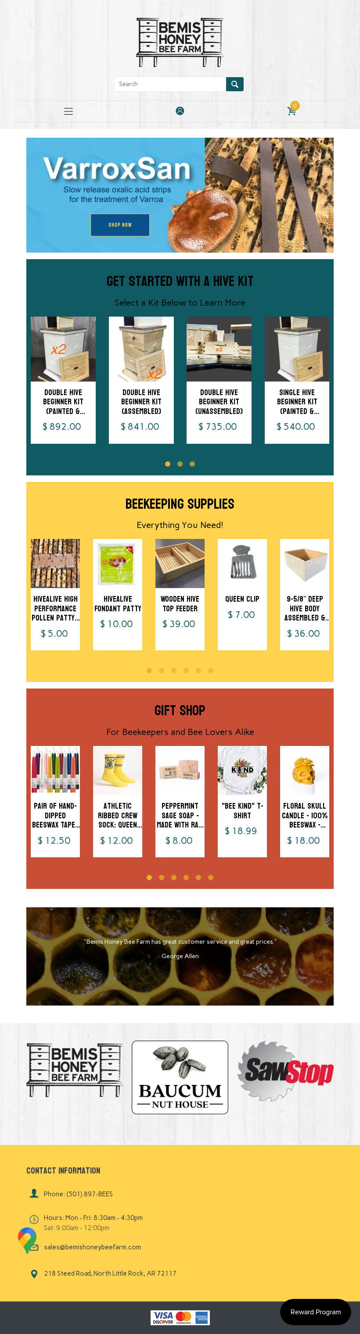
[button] (167, 464)
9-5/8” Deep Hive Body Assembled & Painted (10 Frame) (304, 618)
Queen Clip (242, 599)
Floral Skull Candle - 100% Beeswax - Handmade (305, 820)
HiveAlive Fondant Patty (117, 604)
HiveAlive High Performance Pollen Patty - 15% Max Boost (55, 613)
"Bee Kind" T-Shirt (242, 811)
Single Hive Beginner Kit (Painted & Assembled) (297, 406)
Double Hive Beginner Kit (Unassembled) (219, 401)
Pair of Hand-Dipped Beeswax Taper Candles (55, 820)
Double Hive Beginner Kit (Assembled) (141, 401)
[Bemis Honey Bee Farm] (180, 41)
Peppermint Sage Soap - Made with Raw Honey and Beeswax (180, 825)
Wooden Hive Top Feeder (180, 604)
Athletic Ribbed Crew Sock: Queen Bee (117, 820)
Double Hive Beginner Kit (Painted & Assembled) (63, 406)
